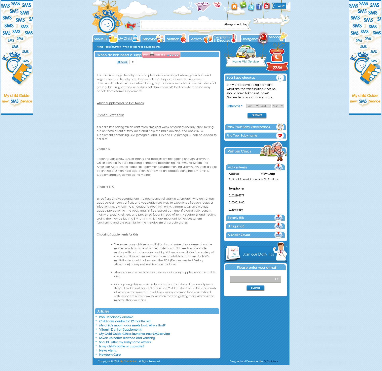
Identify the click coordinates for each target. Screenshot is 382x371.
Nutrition (173, 39)
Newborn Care (110, 354)
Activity (196, 39)
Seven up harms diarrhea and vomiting (127, 338)
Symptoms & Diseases (222, 39)
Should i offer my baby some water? (125, 342)
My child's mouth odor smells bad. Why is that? (132, 325)
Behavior (149, 39)
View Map (268, 174)
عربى (281, 5)
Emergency (250, 39)
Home (100, 46)
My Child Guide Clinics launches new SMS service (134, 334)
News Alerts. (108, 350)
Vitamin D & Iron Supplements (120, 329)
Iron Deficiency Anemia (116, 317)
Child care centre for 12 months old (124, 321)
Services (275, 37)
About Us (100, 39)
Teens (108, 46)
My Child (125, 38)
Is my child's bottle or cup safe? (121, 346)
